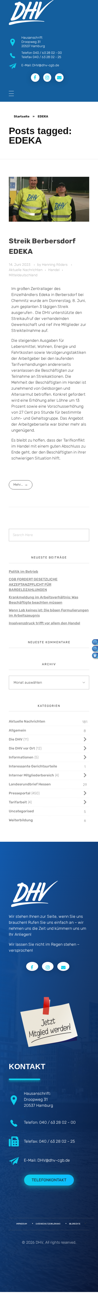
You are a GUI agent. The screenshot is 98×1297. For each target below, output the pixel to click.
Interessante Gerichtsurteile (33, 766)
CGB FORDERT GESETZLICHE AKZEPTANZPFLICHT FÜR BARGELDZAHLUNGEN (33, 584)
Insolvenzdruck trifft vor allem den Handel (44, 623)
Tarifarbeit (18, 802)
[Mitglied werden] (93, 655)
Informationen (21, 757)
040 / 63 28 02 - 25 (47, 57)
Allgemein (17, 730)
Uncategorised (21, 811)
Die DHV (15, 739)
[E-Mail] (93, 641)
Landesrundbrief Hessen (30, 784)
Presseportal (19, 793)
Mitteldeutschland (23, 275)
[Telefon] (93, 648)
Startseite (21, 116)
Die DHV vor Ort (22, 748)
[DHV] (31, 12)
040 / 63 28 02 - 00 (47, 53)
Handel (54, 270)
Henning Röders (55, 265)
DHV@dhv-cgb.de (53, 1160)
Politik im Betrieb (23, 571)
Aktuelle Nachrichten (25, 270)
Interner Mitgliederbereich (31, 775)
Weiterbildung (21, 820)
